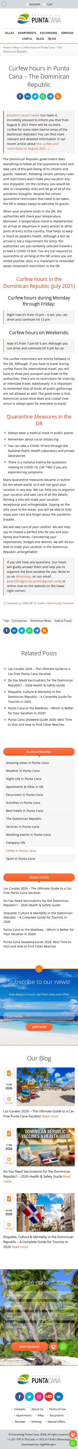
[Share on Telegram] (50, 96)
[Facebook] (19, 1396)
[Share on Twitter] (35, 96)
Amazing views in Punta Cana (27, 763)
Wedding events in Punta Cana (28, 835)
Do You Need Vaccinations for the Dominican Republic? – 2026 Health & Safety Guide (35, 903)
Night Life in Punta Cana (23, 779)
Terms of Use (57, 1409)
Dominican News (41, 620)
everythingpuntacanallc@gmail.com (34, 581)
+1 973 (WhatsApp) (53, 1439)
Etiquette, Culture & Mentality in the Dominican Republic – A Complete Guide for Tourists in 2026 (40, 697)
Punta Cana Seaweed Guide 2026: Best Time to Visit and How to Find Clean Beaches (37, 944)
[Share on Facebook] (20, 96)
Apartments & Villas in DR (24, 787)
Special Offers (56, 1422)
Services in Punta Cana (22, 827)
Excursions (48, 33)
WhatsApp (23, 576)
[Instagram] (39, 1396)
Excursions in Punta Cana (24, 795)
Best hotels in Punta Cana (24, 811)
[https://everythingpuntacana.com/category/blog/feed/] (58, 96)
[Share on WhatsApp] (42, 96)
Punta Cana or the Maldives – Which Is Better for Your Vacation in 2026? (38, 932)
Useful (27, 39)
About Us (37, 1409)
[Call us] (53, 1346)
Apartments (27, 33)
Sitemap (36, 1422)
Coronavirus (19, 620)
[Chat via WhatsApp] (63, 1346)
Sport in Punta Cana (20, 859)
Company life (15, 843)
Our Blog (39, 1058)
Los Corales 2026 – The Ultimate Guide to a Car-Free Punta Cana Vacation (37, 890)
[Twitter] (29, 1396)
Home (7, 47)
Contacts (20, 1409)
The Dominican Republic (24, 819)
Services (67, 33)
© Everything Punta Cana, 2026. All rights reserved (39, 1434)
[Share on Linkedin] (27, 96)
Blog (40, 39)
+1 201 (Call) (20, 1439)
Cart (49, 4)
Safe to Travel (63, 620)
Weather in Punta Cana (23, 771)
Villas (9, 33)
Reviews (20, 1422)
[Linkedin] (58, 1396)
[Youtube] (48, 1396)
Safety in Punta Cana (21, 851)
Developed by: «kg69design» (39, 1444)
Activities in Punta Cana (23, 803)
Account (34, 4)
